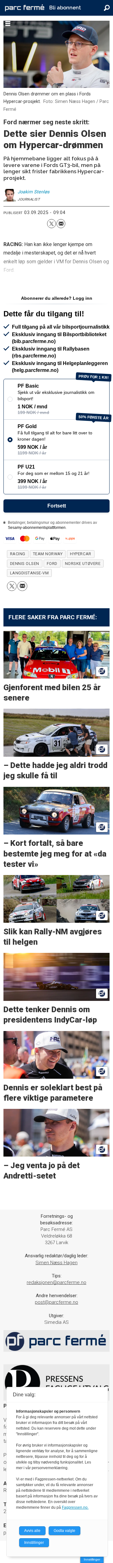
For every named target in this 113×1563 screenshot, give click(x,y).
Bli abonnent (65, 8)
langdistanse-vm (29, 573)
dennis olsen (24, 563)
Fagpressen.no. (75, 1507)
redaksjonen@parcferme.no (56, 1282)
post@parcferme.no (56, 1302)
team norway (48, 553)
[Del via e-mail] (60, 223)
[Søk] (106, 8)
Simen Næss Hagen (56, 1262)
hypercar (80, 553)
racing (17, 553)
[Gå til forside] (24, 8)
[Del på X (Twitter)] (51, 223)
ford (52, 563)
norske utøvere (82, 563)
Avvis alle (32, 1530)
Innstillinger (92, 1559)
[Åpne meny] (7, 24)
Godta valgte (64, 1530)
